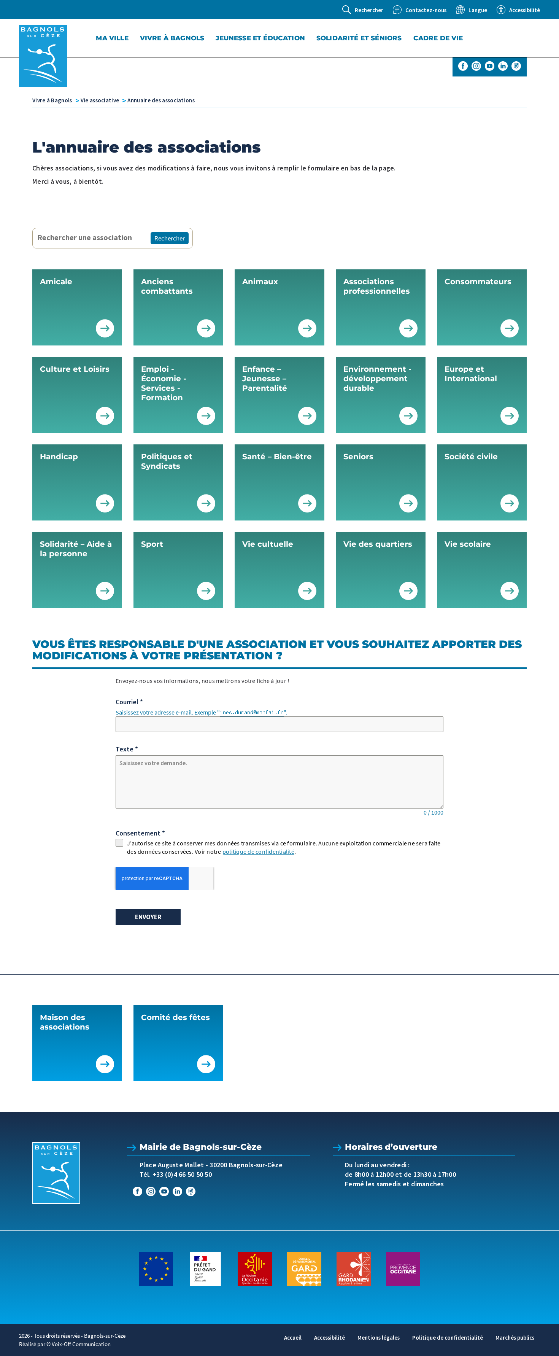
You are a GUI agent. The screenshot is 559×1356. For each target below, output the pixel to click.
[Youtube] (489, 66)
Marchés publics (514, 1337)
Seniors (358, 456)
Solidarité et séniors (359, 38)
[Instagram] (476, 66)
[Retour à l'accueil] (43, 56)
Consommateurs (478, 281)
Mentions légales (378, 1337)
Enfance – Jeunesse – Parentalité (264, 378)
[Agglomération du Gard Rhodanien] (354, 1268)
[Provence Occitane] (403, 1268)
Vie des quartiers (377, 544)
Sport (152, 544)
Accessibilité (329, 1337)
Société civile (471, 456)
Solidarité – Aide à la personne (76, 549)
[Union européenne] (156, 1268)
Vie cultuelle (267, 544)
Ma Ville (112, 38)
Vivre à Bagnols (172, 38)
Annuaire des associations (161, 100)
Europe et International (471, 373)
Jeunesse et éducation (260, 38)
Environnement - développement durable (377, 378)
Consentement (140, 833)
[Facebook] (463, 66)
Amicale (56, 281)
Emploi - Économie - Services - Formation (163, 383)
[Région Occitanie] (255, 1268)
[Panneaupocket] (516, 66)
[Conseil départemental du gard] (304, 1268)
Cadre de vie (438, 38)
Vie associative (100, 100)
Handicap (59, 456)
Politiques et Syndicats (166, 461)
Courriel (129, 701)
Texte (127, 749)
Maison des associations (64, 1022)
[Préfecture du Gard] (205, 1268)
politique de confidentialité (258, 851)
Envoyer (148, 917)
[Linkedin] (503, 66)
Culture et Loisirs (75, 369)
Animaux (260, 281)
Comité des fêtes (175, 1017)
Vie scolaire (468, 544)
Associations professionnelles (376, 286)
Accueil (293, 1337)
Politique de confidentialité (447, 1337)
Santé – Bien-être (277, 456)
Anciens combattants (167, 286)
